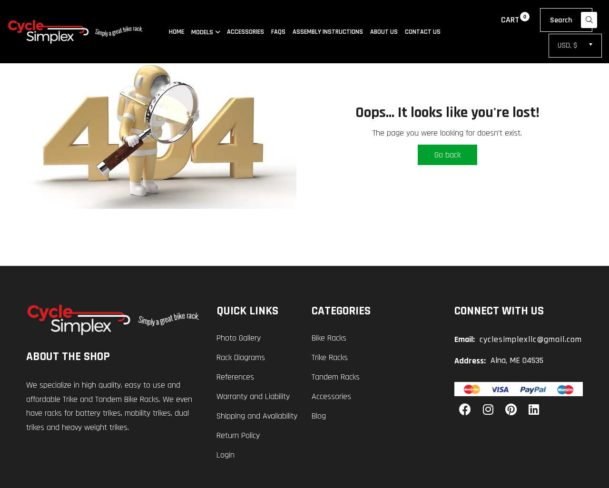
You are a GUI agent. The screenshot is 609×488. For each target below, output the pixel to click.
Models (202, 32)
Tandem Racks (336, 376)
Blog (319, 415)
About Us (384, 32)
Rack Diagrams (240, 357)
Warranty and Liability (253, 396)
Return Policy (238, 435)
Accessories (245, 32)
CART (510, 19)
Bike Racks (329, 337)
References (235, 376)
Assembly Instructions (328, 32)
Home (176, 32)
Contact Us (423, 32)
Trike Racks (330, 357)
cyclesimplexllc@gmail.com (531, 339)
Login (225, 454)
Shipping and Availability (256, 415)
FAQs (278, 32)
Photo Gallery (238, 337)
